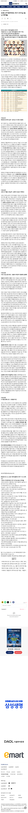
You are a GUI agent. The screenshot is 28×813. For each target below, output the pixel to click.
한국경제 (3, 795)
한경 (4, 767)
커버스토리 (9, 6)
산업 (23, 6)
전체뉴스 (3, 6)
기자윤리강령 (12, 774)
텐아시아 (11, 797)
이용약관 (18, 771)
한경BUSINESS (6, 10)
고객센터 (3, 776)
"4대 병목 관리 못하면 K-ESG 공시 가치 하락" (14, 563)
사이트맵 (8, 776)
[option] (14, 704)
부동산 (18, 6)
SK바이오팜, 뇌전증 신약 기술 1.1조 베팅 (13, 568)
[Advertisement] (14, 677)
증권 (14, 6)
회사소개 (3, 771)
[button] (25, 1)
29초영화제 (12, 799)
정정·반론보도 (20, 774)
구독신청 (10, 652)
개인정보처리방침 (4, 774)
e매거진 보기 (18, 652)
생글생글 (20, 797)
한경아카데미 (3, 797)
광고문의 (13, 771)
